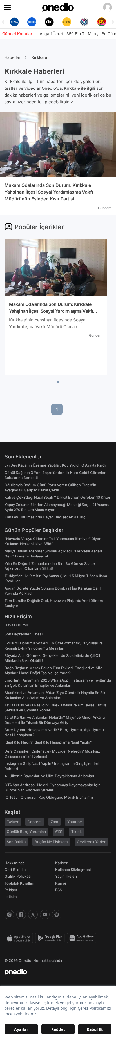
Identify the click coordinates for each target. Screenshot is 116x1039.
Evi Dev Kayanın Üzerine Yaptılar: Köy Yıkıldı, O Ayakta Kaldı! (56, 465)
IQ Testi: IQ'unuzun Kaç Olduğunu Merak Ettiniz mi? (49, 797)
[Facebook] (21, 914)
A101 (58, 831)
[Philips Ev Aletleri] (15, 22)
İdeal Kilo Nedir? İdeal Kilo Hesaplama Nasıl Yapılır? (48, 742)
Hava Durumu (16, 625)
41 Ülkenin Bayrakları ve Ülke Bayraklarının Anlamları (49, 776)
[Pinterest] (56, 914)
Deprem (35, 821)
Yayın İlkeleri (66, 876)
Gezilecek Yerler (91, 841)
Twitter (13, 821)
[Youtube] (45, 914)
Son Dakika (16, 841)
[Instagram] (9, 914)
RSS (58, 890)
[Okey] (33, 22)
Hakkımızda (14, 863)
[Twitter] (33, 914)
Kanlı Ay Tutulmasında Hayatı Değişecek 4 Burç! (46, 517)
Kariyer (61, 863)
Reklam (11, 890)
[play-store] (51, 938)
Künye (60, 883)
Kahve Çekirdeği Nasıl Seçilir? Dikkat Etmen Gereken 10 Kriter (57, 497)
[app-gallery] (83, 938)
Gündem (104, 208)
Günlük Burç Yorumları (26, 831)
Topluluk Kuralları (19, 883)
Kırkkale (39, 57)
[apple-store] (20, 938)
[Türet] (85, 22)
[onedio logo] (55, 971)
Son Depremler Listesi (24, 634)
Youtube (74, 821)
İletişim (11, 896)
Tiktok (76, 831)
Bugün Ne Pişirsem (51, 841)
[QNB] (68, 22)
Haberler (12, 57)
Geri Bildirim (15, 869)
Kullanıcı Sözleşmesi (73, 869)
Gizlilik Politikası (18, 876)
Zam (54, 821)
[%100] (50, 22)
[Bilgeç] (103, 22)
